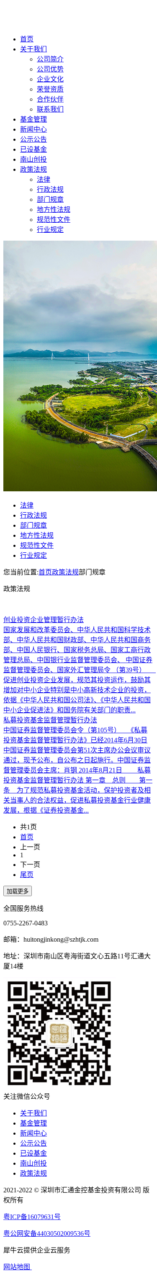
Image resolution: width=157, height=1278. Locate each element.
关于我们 (33, 49)
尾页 (26, 874)
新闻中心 (33, 129)
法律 (43, 179)
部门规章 (50, 199)
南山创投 (33, 159)
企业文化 (50, 79)
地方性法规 (53, 209)
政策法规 (33, 169)
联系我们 (50, 109)
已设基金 (33, 149)
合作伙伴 (50, 99)
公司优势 (50, 69)
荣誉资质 (50, 89)
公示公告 (33, 139)
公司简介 (50, 59)
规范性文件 (53, 219)
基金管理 (33, 119)
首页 (26, 39)
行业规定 (50, 229)
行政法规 (50, 189)
